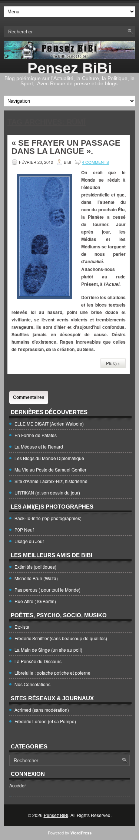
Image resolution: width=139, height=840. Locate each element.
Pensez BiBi (69, 68)
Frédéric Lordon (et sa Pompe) (45, 721)
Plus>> (113, 363)
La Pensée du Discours (38, 661)
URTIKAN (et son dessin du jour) (47, 492)
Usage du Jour (29, 541)
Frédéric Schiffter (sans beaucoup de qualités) (60, 638)
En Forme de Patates (35, 435)
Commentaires (28, 397)
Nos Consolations (32, 684)
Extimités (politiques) (35, 566)
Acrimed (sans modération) (41, 710)
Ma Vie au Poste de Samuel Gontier (50, 469)
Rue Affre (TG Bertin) (35, 601)
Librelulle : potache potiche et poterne (52, 672)
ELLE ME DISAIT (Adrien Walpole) (49, 423)
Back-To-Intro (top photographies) (48, 518)
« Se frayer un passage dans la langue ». (65, 147)
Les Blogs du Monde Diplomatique (49, 458)
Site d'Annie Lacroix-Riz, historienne (50, 481)
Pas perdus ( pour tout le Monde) (47, 589)
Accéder (17, 785)
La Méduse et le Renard (38, 446)
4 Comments (95, 162)
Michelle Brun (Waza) (36, 578)
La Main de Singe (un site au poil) (48, 649)
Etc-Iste (21, 627)
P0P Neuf (24, 529)
